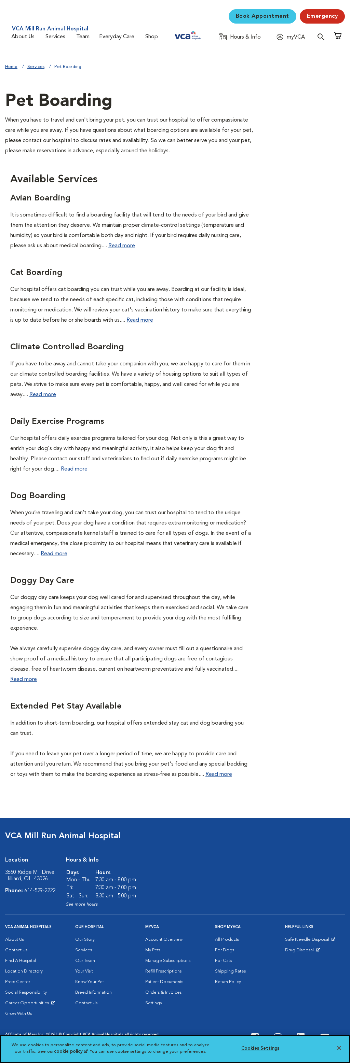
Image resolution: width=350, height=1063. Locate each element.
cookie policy (71, 1051)
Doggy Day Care (42, 581)
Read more (121, 246)
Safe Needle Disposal (308, 941)
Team (83, 37)
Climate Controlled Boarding (67, 347)
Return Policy (228, 982)
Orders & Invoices (163, 992)
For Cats (223, 961)
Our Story (85, 939)
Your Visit (84, 971)
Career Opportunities (28, 1004)
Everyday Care (116, 37)
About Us (23, 37)
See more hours (82, 904)
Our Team (85, 961)
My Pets (152, 950)
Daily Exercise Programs (57, 422)
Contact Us (16, 950)
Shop (151, 37)
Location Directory (24, 971)
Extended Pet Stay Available (66, 706)
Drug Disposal (302, 951)
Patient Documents (164, 982)
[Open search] (322, 36)
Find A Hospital (20, 961)
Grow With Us (18, 1013)
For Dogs (224, 950)
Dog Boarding (38, 496)
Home (11, 67)
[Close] (339, 1047)
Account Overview (164, 939)
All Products (227, 939)
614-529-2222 (40, 891)
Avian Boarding (40, 198)
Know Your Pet (89, 982)
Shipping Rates (230, 971)
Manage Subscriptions (167, 961)
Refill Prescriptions (163, 971)
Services (55, 37)
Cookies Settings (260, 1048)
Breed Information (93, 992)
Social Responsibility (26, 992)
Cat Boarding (36, 273)
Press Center (17, 982)
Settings (153, 1003)
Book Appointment (262, 16)
